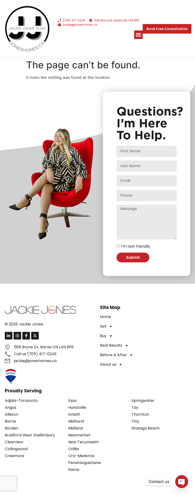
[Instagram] (17, 335)
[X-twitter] (35, 335)
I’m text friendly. (136, 246)
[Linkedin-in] (8, 335)
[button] (138, 34)
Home (105, 316)
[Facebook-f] (26, 335)
